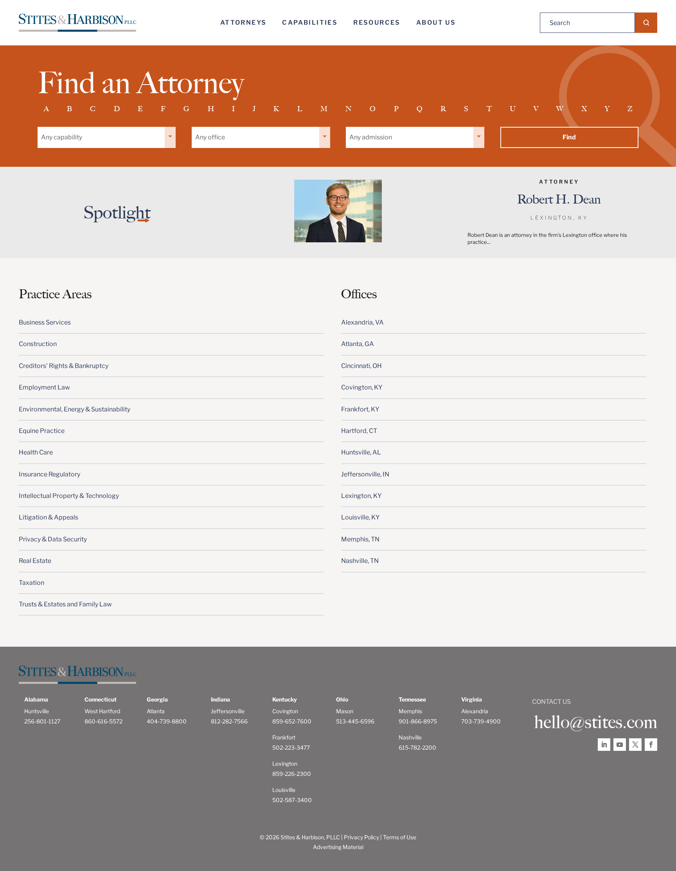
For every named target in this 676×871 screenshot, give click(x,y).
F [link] (163, 109)
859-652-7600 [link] (291, 721)
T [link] (489, 109)
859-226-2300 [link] (291, 773)
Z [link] (629, 109)
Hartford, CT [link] (359, 431)
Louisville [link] (283, 789)
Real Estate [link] (35, 560)
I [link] (233, 109)
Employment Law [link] (44, 387)
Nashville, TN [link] (360, 560)
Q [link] (419, 109)
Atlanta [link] (156, 711)
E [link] (140, 109)
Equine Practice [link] (42, 431)
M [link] (323, 109)
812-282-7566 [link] (229, 721)
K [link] (276, 109)
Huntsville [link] (36, 711)
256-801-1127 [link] (42, 721)
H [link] (211, 109)
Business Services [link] (45, 322)
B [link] (69, 109)
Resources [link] (377, 22)
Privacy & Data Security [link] (53, 539)
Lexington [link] (284, 763)
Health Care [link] (36, 452)
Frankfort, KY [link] (360, 409)
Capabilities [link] (310, 22)
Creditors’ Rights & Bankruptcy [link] (63, 366)
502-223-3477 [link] (291, 747)
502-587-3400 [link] (292, 800)
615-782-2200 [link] (417, 747)
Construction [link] (38, 344)
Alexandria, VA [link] (362, 322)
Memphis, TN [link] (360, 539)
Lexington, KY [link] (361, 496)
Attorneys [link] (243, 22)
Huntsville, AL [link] (361, 452)
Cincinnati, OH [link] (361, 366)
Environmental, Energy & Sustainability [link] (74, 409)
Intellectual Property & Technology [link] (69, 496)
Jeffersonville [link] (228, 711)
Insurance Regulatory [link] (49, 474)
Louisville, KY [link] (360, 517)
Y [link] (607, 109)
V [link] (536, 109)
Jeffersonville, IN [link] (365, 474)
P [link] (396, 109)
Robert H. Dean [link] (559, 199)
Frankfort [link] (283, 737)
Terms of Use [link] (399, 837)
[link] (77, 23)
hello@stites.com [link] (595, 722)
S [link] (466, 109)
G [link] (186, 109)
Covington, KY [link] (362, 387)
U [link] (513, 109)
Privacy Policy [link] (361, 837)
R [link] (443, 109)
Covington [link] (285, 711)
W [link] (559, 109)
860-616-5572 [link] (103, 721)
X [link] (584, 109)
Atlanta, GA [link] (357, 344)
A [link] (46, 109)
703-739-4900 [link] (481, 721)
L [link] (299, 109)
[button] (646, 23)
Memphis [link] (410, 711)
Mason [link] (344, 711)
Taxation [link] (31, 582)
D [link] (117, 109)
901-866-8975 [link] (418, 721)
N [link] (348, 109)
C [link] (92, 109)
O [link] (373, 109)
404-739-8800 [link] (167, 721)
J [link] (254, 109)
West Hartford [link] (102, 711)
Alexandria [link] (474, 711)
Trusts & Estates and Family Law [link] (65, 604)
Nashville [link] (410, 737)
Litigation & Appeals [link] (48, 517)
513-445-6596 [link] (355, 721)
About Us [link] (436, 22)
